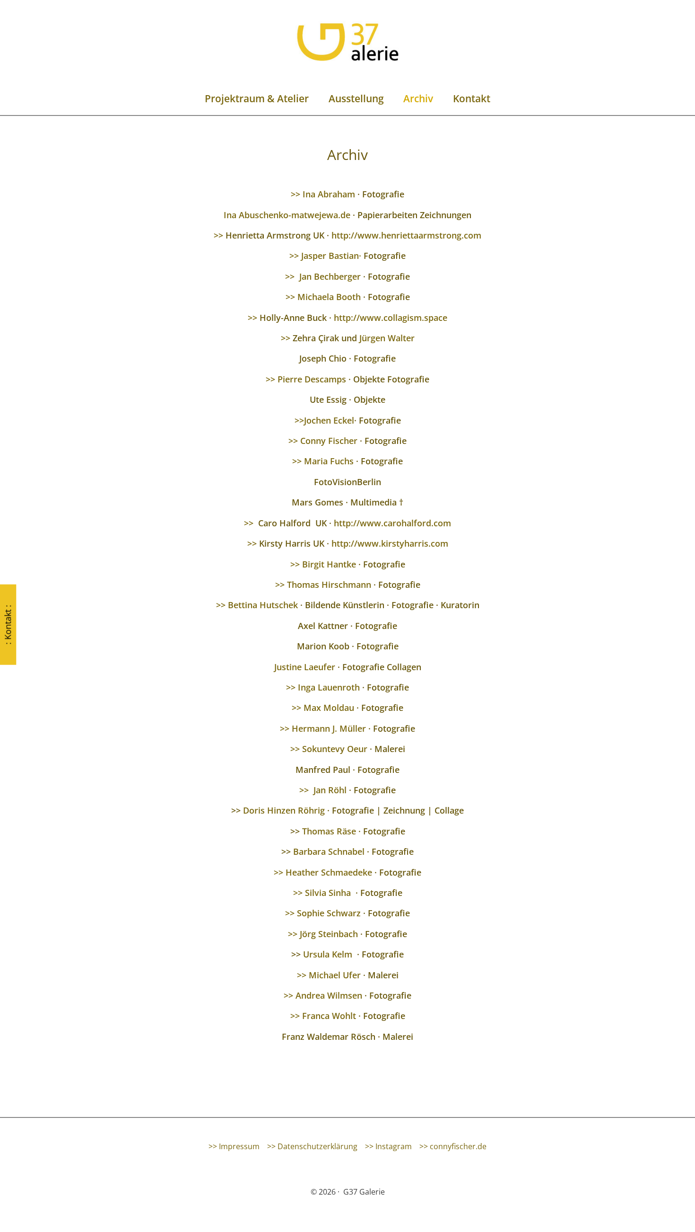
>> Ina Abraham (323, 194)
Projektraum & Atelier (257, 98)
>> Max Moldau (323, 707)
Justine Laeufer (304, 667)
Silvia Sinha (328, 892)
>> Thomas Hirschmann (323, 584)
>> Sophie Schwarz (323, 913)
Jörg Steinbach (329, 934)
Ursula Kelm (327, 954)
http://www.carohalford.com (392, 523)
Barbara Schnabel (329, 851)
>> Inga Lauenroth (323, 687)
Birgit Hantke (329, 564)
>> (218, 235)
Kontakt (471, 98)
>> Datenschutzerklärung (312, 1146)
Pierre (290, 379)
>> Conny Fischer (322, 440)
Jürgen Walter (387, 338)
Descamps (325, 379)
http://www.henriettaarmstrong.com (406, 235)
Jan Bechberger (331, 276)
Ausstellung (356, 98)
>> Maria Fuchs (323, 461)
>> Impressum (234, 1146)
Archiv (418, 98)
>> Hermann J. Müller (323, 728)
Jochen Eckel (329, 420)
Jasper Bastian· (331, 255)
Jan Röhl (331, 790)
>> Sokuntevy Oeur (328, 748)
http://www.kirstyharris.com (389, 543)
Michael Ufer (336, 975)
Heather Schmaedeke (329, 872)
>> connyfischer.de (452, 1146)
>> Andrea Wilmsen (323, 995)
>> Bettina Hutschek (257, 605)
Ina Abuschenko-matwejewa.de (287, 215)
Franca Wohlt (329, 1015)
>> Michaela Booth (323, 296)
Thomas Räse (329, 831)
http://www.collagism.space (390, 317)
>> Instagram (388, 1146)
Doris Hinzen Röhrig (285, 810)
